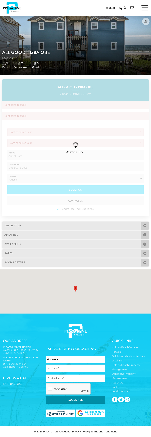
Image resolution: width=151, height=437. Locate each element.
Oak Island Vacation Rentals (128, 356)
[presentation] (68, 389)
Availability (12, 244)
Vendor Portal (120, 391)
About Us (117, 382)
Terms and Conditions (104, 431)
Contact (110, 8)
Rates (8, 253)
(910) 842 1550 (13, 384)
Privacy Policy (80, 431)
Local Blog (118, 360)
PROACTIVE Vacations (56, 431)
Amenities (11, 234)
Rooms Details (14, 262)
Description (13, 225)
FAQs (115, 387)
